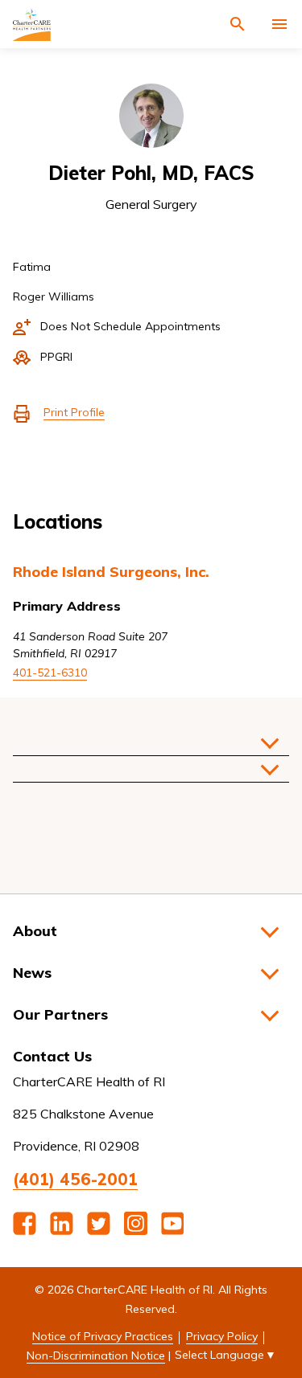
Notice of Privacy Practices (102, 1336)
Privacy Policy (222, 1336)
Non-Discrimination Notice (96, 1355)
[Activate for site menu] (279, 24)
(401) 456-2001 (75, 1179)
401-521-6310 (50, 672)
